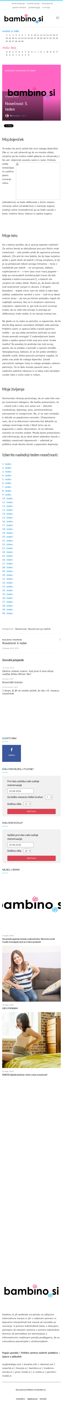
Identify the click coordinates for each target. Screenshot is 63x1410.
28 (38, 37)
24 (25, 37)
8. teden (6, 490)
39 (19, 40)
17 (57, 34)
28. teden (7, 567)
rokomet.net (46, 1364)
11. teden (7, 502)
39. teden (7, 609)
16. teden (7, 521)
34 (57, 37)
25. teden (7, 555)
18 (7, 37)
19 (10, 37)
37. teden (7, 601)
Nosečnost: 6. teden (14, 643)
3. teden (6, 471)
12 (41, 34)
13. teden (7, 510)
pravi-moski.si (22, 1372)
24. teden (7, 552)
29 (41, 37)
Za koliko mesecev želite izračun (25, 797)
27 (35, 37)
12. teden (7, 506)
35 (7, 40)
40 (22, 40)
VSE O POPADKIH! (10, 1008)
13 (44, 34)
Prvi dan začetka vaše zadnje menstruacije (23, 783)
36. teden (7, 598)
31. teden (7, 578)
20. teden (7, 536)
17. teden (7, 525)
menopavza (47, 3)
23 (22, 37)
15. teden (7, 517)
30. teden (7, 575)
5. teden (6, 479)
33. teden (7, 586)
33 (54, 37)
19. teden (7, 533)
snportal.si (8, 1368)
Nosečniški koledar (12, 682)
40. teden (7, 613)
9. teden (6, 494)
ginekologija (34, 7)
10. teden (7, 498)
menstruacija (33, 3)
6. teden (6, 483)
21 (16, 37)
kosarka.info (30, 1364)
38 (16, 40)
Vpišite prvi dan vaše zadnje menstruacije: (22, 836)
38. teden (7, 605)
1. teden (6, 464)
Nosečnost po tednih (26, 71)
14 (47, 34)
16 (54, 34)
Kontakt (43, 1399)
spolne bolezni (19, 7)
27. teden (7, 563)
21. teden (7, 540)
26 (32, 37)
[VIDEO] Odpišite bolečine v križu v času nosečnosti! (24, 1075)
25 (29, 37)
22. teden (7, 544)
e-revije (46, 7)
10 (35, 34)
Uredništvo (20, 1399)
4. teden (6, 475)
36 (10, 40)
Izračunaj (31, 811)
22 (19, 37)
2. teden (6, 467)
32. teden (7, 582)
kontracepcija (18, 3)
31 (47, 37)
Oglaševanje (32, 1399)
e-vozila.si (38, 1372)
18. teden (7, 529)
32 (50, 37)
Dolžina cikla (14, 804)
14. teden (7, 513)
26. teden (7, 559)
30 (44, 37)
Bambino (16, 116)
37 (13, 40)
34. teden (7, 590)
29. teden (7, 571)
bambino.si (35, 1368)
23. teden (7, 548)
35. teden (7, 594)
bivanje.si (21, 1368)
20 (13, 37)
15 (50, 34)
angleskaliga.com (11, 1364)
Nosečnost (10, 71)
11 (38, 34)
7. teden (6, 487)
